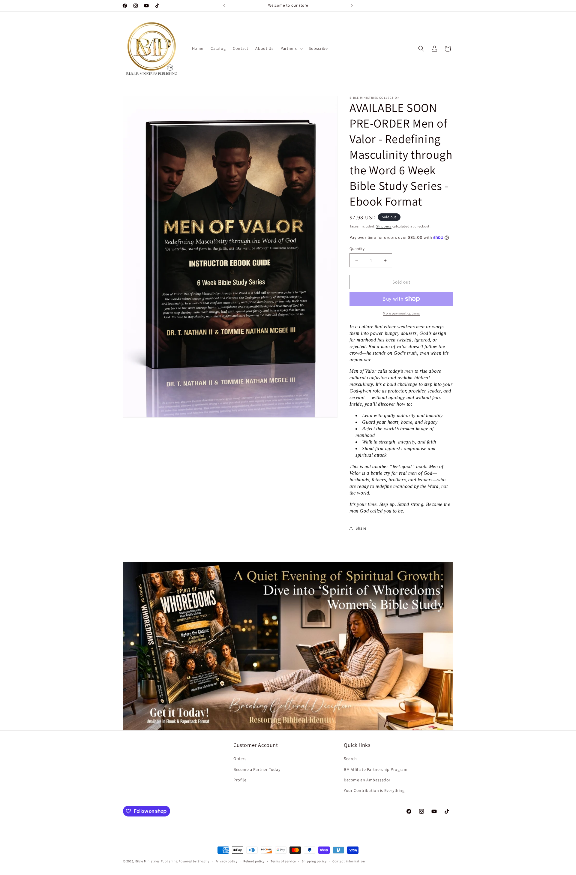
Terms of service (283, 861)
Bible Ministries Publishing (156, 861)
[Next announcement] (351, 5)
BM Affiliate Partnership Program (375, 769)
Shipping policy (314, 861)
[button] (291, 48)
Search (350, 759)
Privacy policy (226, 861)
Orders (240, 759)
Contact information (348, 861)
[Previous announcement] (224, 5)
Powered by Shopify (193, 861)
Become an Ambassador (367, 780)
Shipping (384, 226)
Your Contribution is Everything (374, 790)
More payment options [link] (401, 313)
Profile (239, 780)
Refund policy (254, 861)
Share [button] (361, 528)
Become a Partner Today (256, 769)
